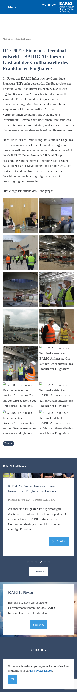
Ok (13, 679)
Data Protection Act (41, 670)
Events (8, 443)
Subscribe (38, 624)
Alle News (40, 571)
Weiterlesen (61, 541)
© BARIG (38, 650)
